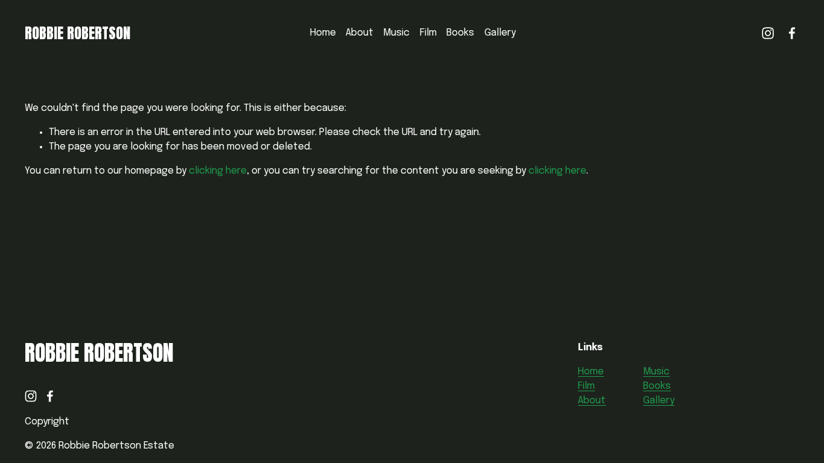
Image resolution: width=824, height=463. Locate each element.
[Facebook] (792, 33)
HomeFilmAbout (592, 386)
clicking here (218, 171)
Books (460, 33)
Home (323, 33)
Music (396, 33)
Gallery (500, 33)
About (359, 33)
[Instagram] (768, 33)
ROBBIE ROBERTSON (77, 33)
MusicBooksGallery (658, 386)
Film (428, 33)
